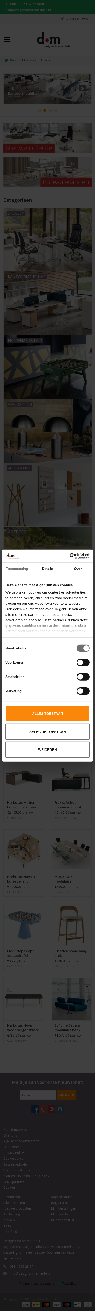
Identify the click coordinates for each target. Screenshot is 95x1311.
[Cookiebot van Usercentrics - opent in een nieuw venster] (69, 556)
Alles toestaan (47, 714)
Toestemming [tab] (17, 569)
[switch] (83, 662)
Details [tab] (47, 569)
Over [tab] (78, 569)
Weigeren (47, 750)
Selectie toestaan (47, 732)
